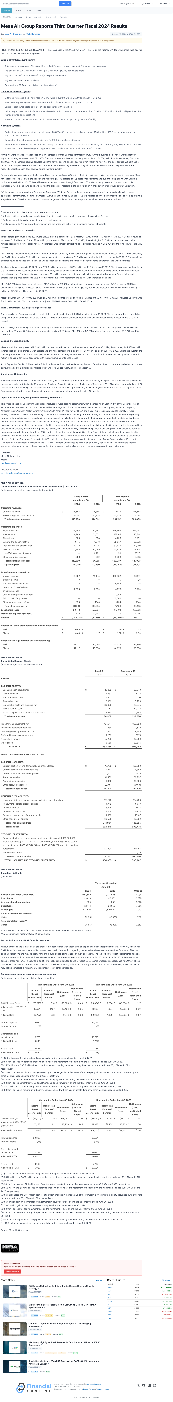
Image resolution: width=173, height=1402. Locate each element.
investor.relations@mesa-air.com (17, 473)
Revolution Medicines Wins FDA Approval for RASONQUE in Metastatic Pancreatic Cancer (63, 1362)
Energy (48, 1296)
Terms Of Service (103, 1389)
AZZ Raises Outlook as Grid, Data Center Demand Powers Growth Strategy (61, 1287)
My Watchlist (145, 4)
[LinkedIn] (149, 1388)
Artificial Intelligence (51, 1353)
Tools (39, 10)
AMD (109, 1294)
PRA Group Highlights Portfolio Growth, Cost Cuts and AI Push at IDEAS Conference (64, 1343)
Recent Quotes (125, 4)
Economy (48, 1334)
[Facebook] (143, 1388)
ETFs (29, 10)
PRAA (75, 1353)
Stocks (18, 10)
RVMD (48, 1371)
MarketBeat (34, 1296)
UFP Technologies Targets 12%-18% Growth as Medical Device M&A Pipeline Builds (62, 1306)
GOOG (110, 1301)
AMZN (110, 1288)
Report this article (12, 1271)
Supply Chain (49, 1315)
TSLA (109, 1318)
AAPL (109, 1291)
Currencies (38, 17)
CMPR (60, 1334)
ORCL (109, 1315)
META (109, 1305)
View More (100, 1280)
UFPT (62, 1315)
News (28, 17)
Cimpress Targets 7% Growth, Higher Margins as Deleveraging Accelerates (59, 1324)
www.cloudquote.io (94, 1384)
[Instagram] (154, 1388)
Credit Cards (62, 1353)
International (51, 17)
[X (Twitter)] (138, 1388)
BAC (109, 1298)
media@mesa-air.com (11, 463)
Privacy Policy (88, 1389)
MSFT (109, 1308)
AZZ (59, 1296)
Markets (7, 10)
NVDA (110, 1311)
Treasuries (64, 17)
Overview (18, 17)
